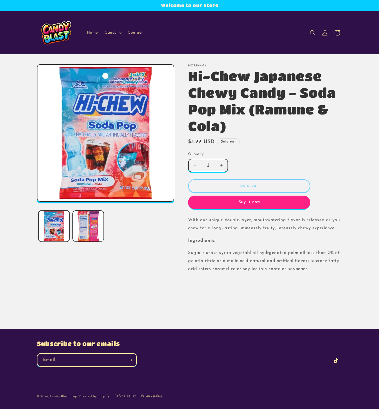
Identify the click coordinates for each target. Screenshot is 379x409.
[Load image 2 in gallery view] (88, 226)
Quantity (196, 154)
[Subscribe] (130, 360)
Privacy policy (152, 396)
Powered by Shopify (94, 396)
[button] (112, 33)
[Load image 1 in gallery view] (54, 226)
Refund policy (125, 396)
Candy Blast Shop (63, 396)
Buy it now (249, 202)
